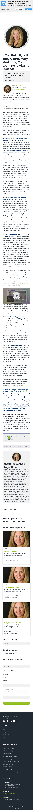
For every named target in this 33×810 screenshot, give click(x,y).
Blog (4, 737)
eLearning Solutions (8, 748)
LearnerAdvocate (19, 89)
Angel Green (18, 85)
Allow (28, 9)
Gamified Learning (8, 767)
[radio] (16, 672)
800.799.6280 (10, 793)
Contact (5, 740)
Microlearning (7, 753)
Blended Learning (8, 764)
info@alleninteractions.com (13, 799)
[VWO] (7, 9)
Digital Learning (7, 769)
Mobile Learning (7, 759)
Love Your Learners (10, 552)
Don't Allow (19, 9)
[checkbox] (16, 676)
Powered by (3, 9)
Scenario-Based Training (10, 756)
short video (25, 392)
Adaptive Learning (8, 751)
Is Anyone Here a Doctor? (12, 623)
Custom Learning (9, 653)
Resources (6, 735)
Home (4, 729)
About (4, 732)
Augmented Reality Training (11, 761)
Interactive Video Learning (10, 772)
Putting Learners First (11, 587)
